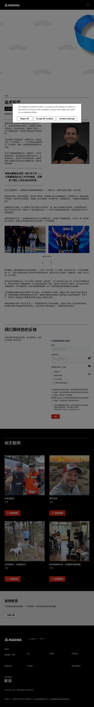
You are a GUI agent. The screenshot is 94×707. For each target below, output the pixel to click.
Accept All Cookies (44, 119)
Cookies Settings (67, 119)
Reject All (24, 119)
